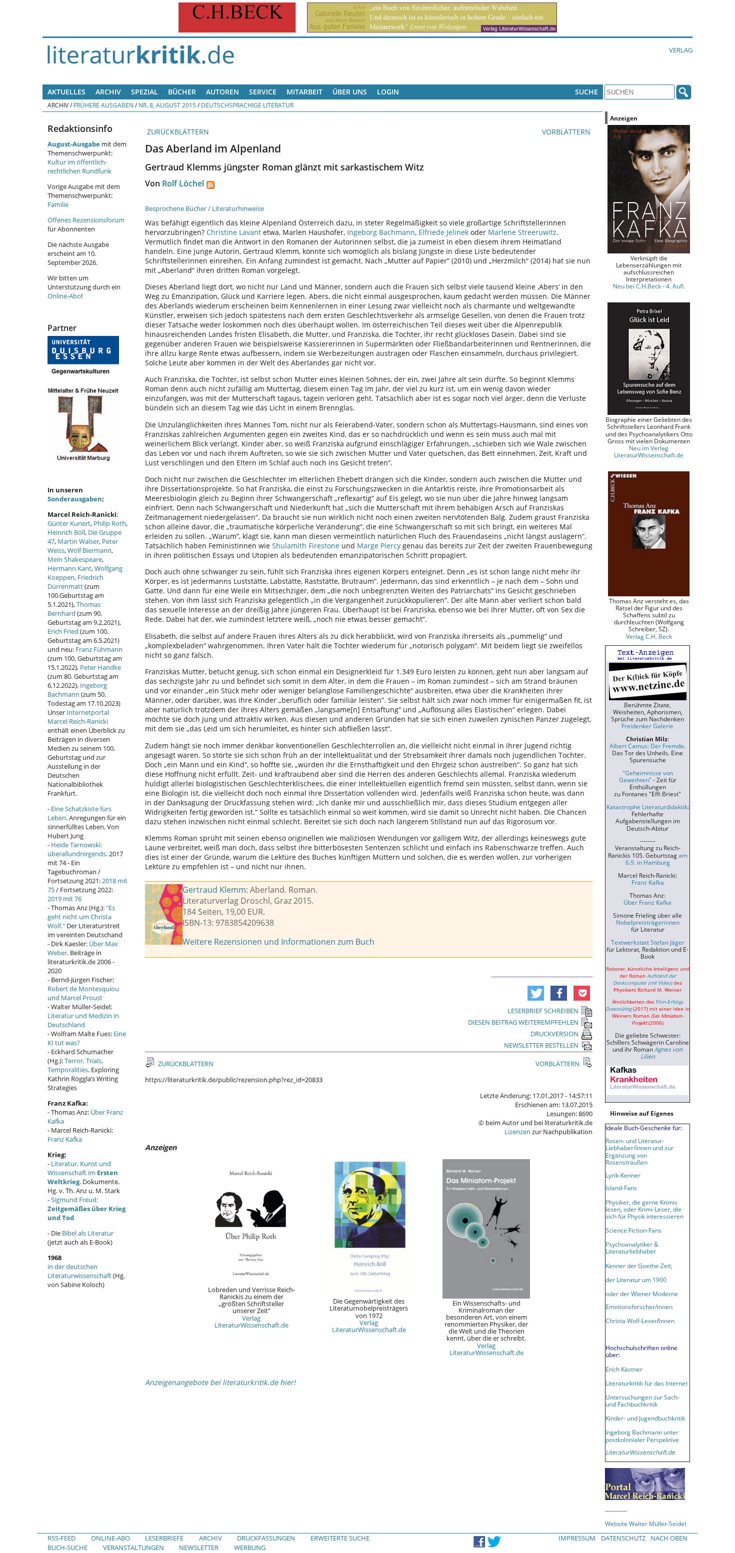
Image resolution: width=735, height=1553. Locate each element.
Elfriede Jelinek (443, 232)
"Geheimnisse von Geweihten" (646, 776)
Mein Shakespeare (75, 559)
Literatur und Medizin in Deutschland (83, 1020)
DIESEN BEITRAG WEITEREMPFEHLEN (523, 1022)
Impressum (577, 1538)
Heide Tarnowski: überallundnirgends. (78, 849)
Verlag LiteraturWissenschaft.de (251, 1322)
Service (262, 91)
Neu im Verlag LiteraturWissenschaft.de (649, 451)
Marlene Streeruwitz (522, 232)
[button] (536, 993)
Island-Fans (621, 1188)
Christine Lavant (233, 232)
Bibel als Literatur (88, 1233)
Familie (58, 204)
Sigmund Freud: (87, 1208)
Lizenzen (517, 1131)
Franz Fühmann (99, 649)
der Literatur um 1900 (636, 1280)
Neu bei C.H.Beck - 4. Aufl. (649, 286)
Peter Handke (100, 667)
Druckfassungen (266, 1538)
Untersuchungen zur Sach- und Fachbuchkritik (643, 1400)
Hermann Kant (70, 568)
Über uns (349, 91)
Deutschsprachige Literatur (247, 105)
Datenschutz (623, 1538)
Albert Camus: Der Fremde (647, 746)
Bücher (182, 91)
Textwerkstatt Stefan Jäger (647, 942)
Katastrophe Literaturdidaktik (647, 807)
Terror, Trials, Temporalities (75, 1065)
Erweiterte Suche (340, 1538)
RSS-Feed (62, 1538)
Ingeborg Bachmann (381, 232)
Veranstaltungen (133, 1547)
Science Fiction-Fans (634, 1230)
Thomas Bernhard (74, 609)
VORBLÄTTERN (567, 131)
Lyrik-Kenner (623, 1175)
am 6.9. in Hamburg (657, 858)
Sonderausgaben (75, 498)
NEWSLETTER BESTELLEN (541, 1045)
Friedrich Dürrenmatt (76, 582)
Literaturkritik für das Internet (647, 1383)
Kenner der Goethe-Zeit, (639, 1266)
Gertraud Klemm (214, 889)
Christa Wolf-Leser (631, 1321)
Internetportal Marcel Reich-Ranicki (78, 717)
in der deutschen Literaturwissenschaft (80, 1271)
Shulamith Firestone (307, 545)
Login (388, 91)
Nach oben (669, 1538)
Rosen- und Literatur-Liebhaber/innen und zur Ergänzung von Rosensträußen (640, 1151)
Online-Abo (64, 295)
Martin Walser (78, 541)
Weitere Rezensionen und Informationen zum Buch (278, 941)
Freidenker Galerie (648, 726)
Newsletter (198, 1547)
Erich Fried (63, 631)
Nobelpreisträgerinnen (648, 922)
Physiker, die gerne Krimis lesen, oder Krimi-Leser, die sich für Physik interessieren (645, 1209)
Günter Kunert (69, 523)
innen (666, 1321)
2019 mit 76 (65, 898)
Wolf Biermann (90, 550)
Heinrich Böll (66, 532)
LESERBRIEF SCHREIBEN (543, 1010)
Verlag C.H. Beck (649, 636)
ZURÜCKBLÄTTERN (177, 131)
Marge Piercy (378, 545)
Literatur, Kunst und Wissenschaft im (83, 1172)
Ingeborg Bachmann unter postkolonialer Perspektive (642, 1435)
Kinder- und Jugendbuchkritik (645, 1418)
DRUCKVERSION (554, 1033)
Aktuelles (67, 91)
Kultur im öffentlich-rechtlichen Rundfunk (80, 166)
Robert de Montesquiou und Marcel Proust (83, 993)
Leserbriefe (164, 1538)
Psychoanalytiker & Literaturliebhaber (632, 1247)
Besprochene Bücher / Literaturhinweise (204, 208)
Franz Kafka (65, 1139)
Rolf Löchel (183, 183)
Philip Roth (110, 523)
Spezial (144, 91)
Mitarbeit (304, 91)
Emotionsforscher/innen (639, 1307)
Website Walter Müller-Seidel (645, 1524)
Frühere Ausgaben (104, 105)
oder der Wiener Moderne (642, 1294)
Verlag (680, 49)
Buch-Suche (68, 1547)
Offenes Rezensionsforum (86, 219)
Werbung (250, 1547)
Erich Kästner (624, 1369)
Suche (586, 91)
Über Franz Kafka (648, 902)
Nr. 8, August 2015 (167, 105)
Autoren (222, 91)
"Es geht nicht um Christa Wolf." (81, 916)
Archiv (108, 91)
